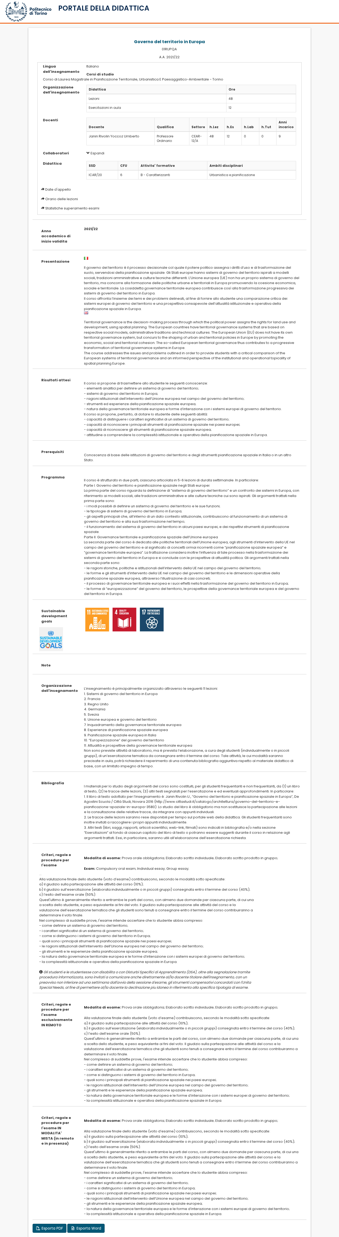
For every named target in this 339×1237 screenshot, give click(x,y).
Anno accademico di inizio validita (55, 236)
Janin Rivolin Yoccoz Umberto (114, 136)
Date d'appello (58, 189)
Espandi (97, 153)
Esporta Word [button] (88, 1228)
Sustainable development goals (54, 616)
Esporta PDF (52, 1228)
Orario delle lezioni (61, 198)
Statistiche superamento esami (72, 208)
